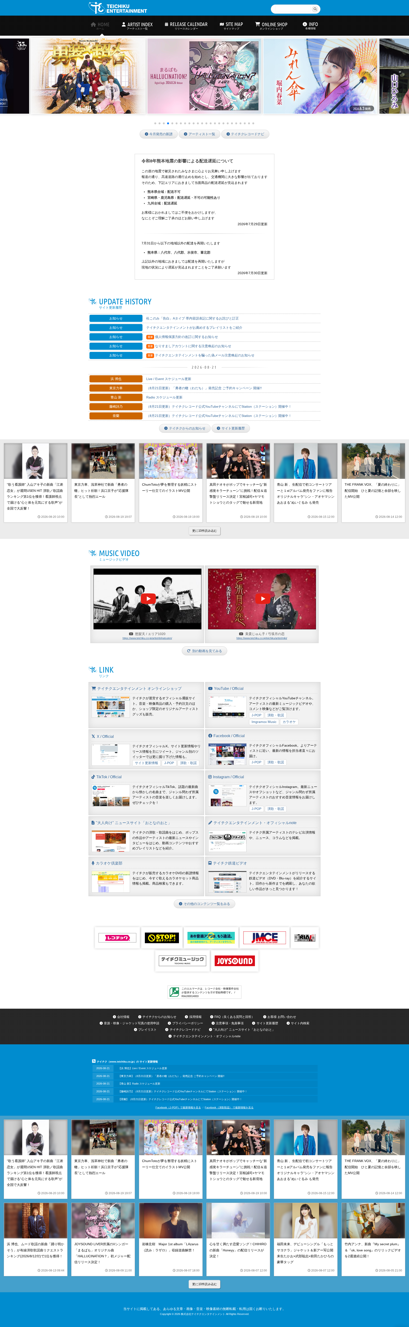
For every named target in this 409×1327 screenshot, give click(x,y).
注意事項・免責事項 (230, 1023)
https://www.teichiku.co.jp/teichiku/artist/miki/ (261, 638)
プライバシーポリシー (187, 1023)
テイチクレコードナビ (247, 134)
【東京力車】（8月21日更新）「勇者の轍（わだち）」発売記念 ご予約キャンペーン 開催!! (171, 1076)
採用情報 (195, 1017)
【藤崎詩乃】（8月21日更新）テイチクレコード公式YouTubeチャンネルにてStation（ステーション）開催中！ (182, 1091)
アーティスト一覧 (202, 134)
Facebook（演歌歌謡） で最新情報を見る (229, 1107)
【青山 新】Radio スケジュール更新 (139, 1083)
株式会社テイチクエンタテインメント (203, 1314)
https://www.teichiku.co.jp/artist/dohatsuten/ (147, 638)
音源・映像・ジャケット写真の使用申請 (131, 1023)
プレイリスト (147, 1029)
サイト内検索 (300, 1023)
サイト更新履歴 (233, 428)
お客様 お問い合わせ (281, 1017)
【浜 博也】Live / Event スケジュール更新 (142, 1068)
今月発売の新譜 (161, 134)
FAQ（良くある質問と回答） (234, 1017)
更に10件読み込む (204, 530)
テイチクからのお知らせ (187, 428)
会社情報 (123, 1017)
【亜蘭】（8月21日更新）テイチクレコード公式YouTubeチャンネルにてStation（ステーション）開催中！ (180, 1099)
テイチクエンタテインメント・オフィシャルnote (206, 1036)
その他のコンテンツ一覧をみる (207, 904)
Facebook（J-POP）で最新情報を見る (178, 1107)
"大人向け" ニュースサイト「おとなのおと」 (244, 1029)
